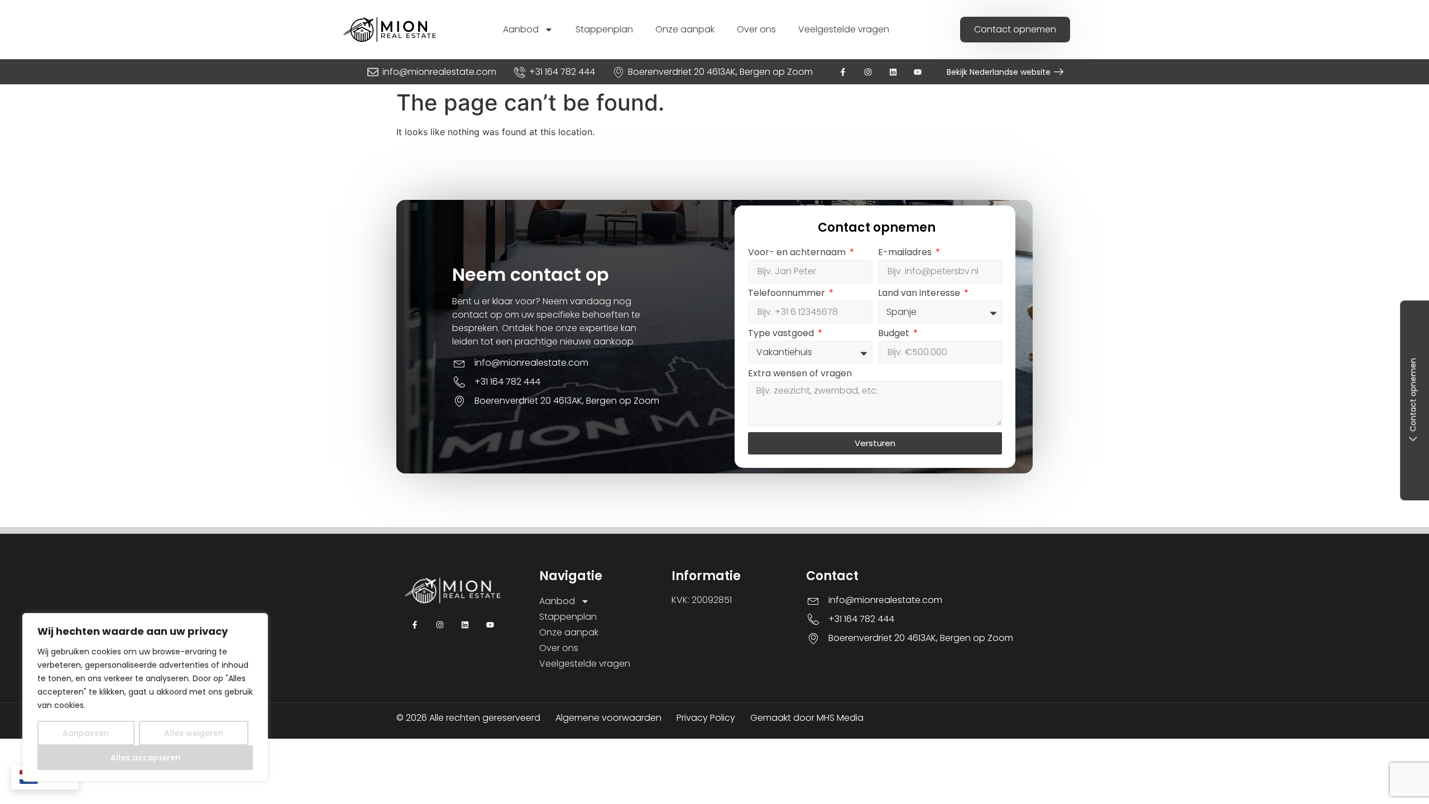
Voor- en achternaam (798, 253)
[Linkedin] (892, 71)
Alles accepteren (145, 757)
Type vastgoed (782, 334)
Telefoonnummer (787, 294)
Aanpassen (86, 733)
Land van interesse (920, 294)
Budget (895, 334)
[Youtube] (918, 71)
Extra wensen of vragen (800, 374)
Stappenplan (604, 29)
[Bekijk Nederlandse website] (1058, 71)
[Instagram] (867, 71)
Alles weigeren (193, 733)
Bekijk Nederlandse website (999, 72)
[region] (145, 697)
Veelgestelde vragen (843, 29)
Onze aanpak (684, 29)
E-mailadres (906, 253)
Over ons (756, 29)
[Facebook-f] (843, 71)
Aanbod (521, 29)
